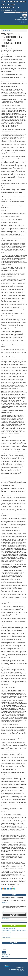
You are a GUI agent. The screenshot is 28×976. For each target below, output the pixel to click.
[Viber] (11, 888)
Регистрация (5, 956)
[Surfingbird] (10, 888)
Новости (9, 30)
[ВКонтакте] (1, 888)
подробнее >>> (5, 902)
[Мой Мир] (4, 888)
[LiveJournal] (8, 888)
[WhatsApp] (13, 888)
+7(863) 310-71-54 (23, 21)
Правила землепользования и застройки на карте (14, 930)
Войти (4, 952)
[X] (5, 888)
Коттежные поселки (6, 935)
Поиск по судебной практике (8, 928)
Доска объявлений (6, 937)
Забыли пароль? (6, 954)
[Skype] (14, 888)
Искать (24, 15)
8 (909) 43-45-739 (23, 22)
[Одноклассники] (3, 888)
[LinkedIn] (7, 888)
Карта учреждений (6, 932)
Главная (4, 30)
